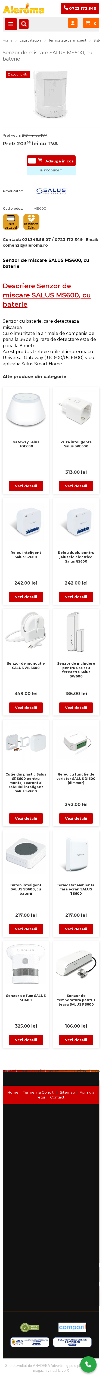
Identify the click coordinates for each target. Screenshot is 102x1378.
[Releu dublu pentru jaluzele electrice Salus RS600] (76, 519)
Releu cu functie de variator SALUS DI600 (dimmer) (76, 778)
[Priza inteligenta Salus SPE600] (76, 409)
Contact (57, 1097)
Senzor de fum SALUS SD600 (26, 998)
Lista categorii (31, 40)
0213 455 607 (80, 1340)
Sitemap (67, 1092)
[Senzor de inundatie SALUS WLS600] (25, 630)
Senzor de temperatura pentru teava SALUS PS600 (76, 1000)
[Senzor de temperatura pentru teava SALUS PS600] (76, 962)
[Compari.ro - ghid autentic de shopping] (29, 1327)
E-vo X (63, 1370)
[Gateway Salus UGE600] (25, 409)
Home (8, 40)
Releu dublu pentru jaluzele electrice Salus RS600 (76, 557)
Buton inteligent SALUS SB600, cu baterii (25, 889)
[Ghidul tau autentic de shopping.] (72, 1327)
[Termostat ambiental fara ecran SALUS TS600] (76, 852)
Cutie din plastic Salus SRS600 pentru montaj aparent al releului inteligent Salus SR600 (25, 782)
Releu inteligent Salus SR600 (26, 555)
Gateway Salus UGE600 (26, 444)
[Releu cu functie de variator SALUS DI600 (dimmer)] (76, 741)
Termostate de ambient (67, 40)
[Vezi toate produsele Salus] (51, 191)
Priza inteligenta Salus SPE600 (76, 444)
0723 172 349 (80, 1352)
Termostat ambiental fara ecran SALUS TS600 (76, 889)
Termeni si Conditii (39, 1092)
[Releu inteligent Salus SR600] (25, 519)
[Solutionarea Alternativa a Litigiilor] (29, 1342)
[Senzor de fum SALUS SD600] (25, 962)
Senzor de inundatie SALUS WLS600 (26, 665)
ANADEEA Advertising (50, 1366)
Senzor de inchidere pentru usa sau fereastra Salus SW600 (76, 669)
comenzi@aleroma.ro (25, 245)
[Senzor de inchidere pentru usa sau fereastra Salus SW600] (76, 630)
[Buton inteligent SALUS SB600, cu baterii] (25, 852)
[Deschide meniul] (11, 24)
